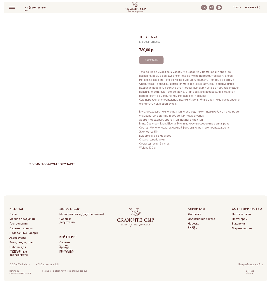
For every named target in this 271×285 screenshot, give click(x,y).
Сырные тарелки (21, 228)
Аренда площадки (66, 248)
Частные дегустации (67, 220)
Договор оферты (250, 272)
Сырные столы (64, 244)
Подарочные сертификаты (18, 253)
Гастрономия (18, 223)
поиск (237, 7)
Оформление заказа (201, 218)
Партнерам (240, 218)
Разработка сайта (250, 264)
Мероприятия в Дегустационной (81, 214)
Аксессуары (17, 237)
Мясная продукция (22, 218)
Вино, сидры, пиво (21, 242)
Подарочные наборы (23, 232)
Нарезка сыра (193, 225)
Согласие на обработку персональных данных (64, 271)
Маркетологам (242, 228)
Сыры (13, 214)
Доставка (194, 214)
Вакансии (238, 223)
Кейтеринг (66, 251)
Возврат (193, 228)
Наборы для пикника (17, 248)
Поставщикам (241, 214)
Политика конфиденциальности (20, 272)
